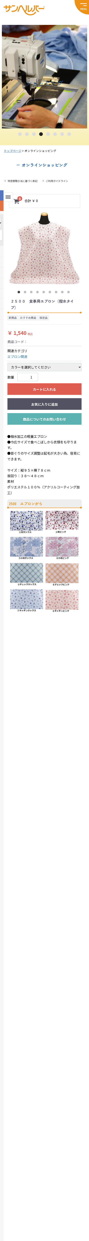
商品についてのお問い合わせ (44, 419)
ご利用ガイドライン (57, 181)
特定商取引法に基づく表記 (22, 181)
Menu (8, 195)
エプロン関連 (17, 356)
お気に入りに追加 (44, 404)
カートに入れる (44, 389)
